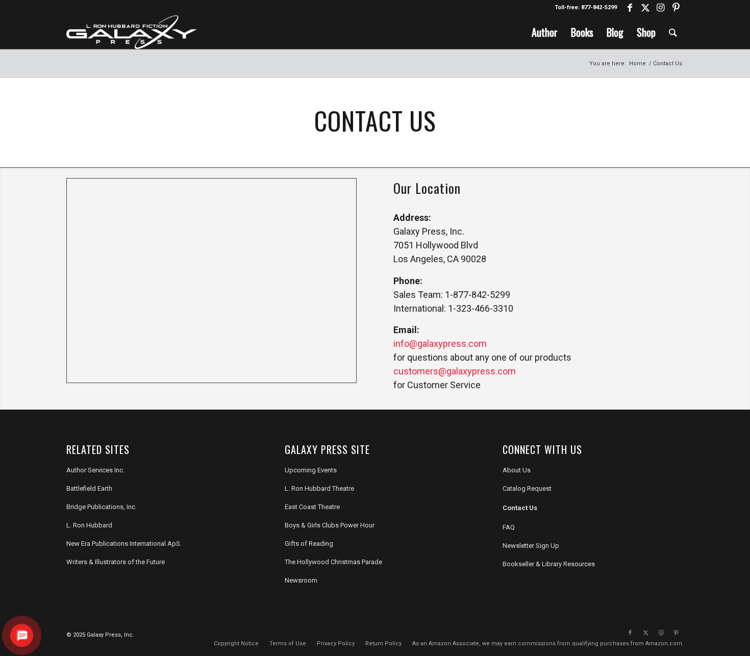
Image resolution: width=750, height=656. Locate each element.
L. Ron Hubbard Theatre (319, 488)
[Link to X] (645, 7)
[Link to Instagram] (660, 7)
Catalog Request (527, 488)
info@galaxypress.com (440, 343)
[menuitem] (544, 32)
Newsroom (301, 580)
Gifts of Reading (309, 543)
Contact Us (520, 508)
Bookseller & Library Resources (549, 564)
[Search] (673, 32)
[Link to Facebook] (629, 7)
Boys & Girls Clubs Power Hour (329, 525)
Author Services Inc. (95, 470)
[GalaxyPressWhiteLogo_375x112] (131, 32)
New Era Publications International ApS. (124, 543)
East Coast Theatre (312, 507)
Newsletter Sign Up (531, 545)
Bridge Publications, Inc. (101, 507)
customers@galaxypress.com (454, 371)
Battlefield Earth (89, 488)
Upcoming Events (311, 470)
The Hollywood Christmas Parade (333, 562)
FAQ (509, 527)
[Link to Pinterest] (676, 7)
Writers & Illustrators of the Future (115, 562)
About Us (517, 470)
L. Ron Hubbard (89, 525)
